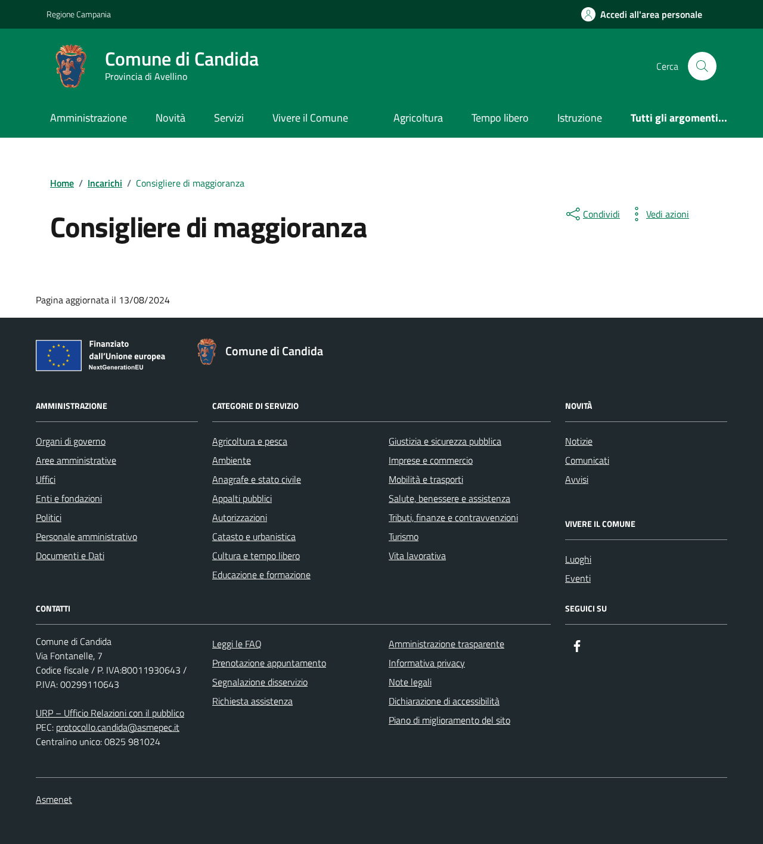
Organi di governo (71, 441)
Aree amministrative (76, 460)
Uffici (45, 479)
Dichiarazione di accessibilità (444, 701)
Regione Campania (78, 14)
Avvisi (576, 479)
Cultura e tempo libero (256, 555)
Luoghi (578, 559)
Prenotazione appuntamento (269, 663)
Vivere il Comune (310, 118)
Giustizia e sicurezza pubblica (445, 441)
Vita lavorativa (417, 555)
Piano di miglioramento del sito (449, 720)
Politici (48, 517)
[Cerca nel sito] (702, 66)
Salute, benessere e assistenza (449, 498)
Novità (170, 118)
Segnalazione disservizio (260, 682)
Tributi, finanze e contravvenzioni (453, 517)
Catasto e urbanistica (254, 536)
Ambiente (231, 460)
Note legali (410, 682)
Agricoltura (418, 118)
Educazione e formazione (261, 574)
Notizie (579, 441)
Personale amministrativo (86, 536)
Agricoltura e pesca (249, 441)
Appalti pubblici (242, 498)
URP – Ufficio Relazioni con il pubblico (110, 713)
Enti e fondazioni (69, 498)
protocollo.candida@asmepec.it (117, 727)
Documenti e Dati (70, 555)
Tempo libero (500, 118)
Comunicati (587, 460)
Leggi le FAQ (237, 644)
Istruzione (579, 118)
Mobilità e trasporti (426, 479)
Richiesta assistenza (252, 701)
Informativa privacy (427, 663)
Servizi (229, 118)
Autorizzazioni (239, 517)
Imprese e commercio (431, 460)
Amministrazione (88, 118)
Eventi (578, 578)
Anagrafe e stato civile (256, 479)
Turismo (403, 536)
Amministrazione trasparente (446, 644)
